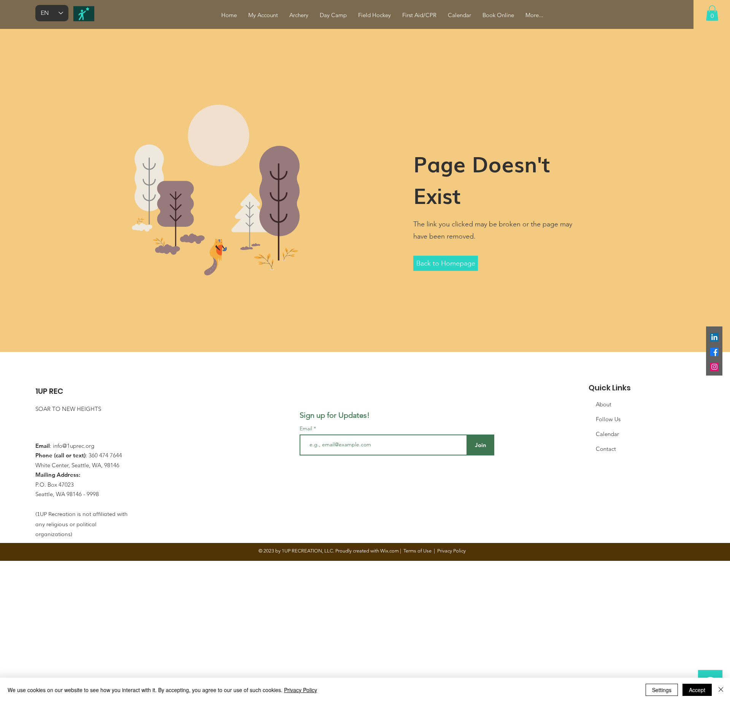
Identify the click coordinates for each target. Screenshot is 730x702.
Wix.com (389, 551)
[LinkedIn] (714, 337)
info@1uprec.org (73, 445)
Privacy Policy (300, 690)
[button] (712, 13)
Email (307, 428)
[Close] (720, 690)
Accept (697, 690)
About (603, 404)
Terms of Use (417, 551)
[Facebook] (714, 352)
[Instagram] (714, 367)
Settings (661, 690)
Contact (606, 448)
